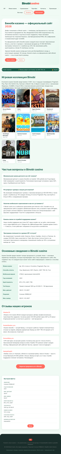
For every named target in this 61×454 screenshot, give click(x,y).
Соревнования (24, 8)
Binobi (30, 3)
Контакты (43, 8)
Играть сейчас (11, 60)
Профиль (28, 12)
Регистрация (39, 12)
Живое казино (13, 8)
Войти (21, 60)
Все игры (20, 12)
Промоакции (53, 8)
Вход (30, 426)
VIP (4, 8)
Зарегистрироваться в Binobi (30, 366)
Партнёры (34, 8)
